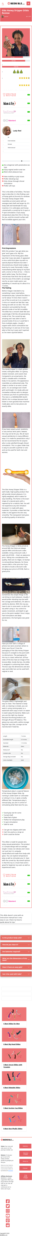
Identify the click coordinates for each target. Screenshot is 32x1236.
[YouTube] (8, 1215)
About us (25, 1161)
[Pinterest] (8, 1220)
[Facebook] (8, 1201)
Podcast (25, 1168)
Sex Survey (10, 1170)
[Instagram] (8, 1211)
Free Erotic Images (25, 1176)
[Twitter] (8, 1206)
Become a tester (25, 1153)
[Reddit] (8, 1225)
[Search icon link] (3, 3)
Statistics (25, 1146)
